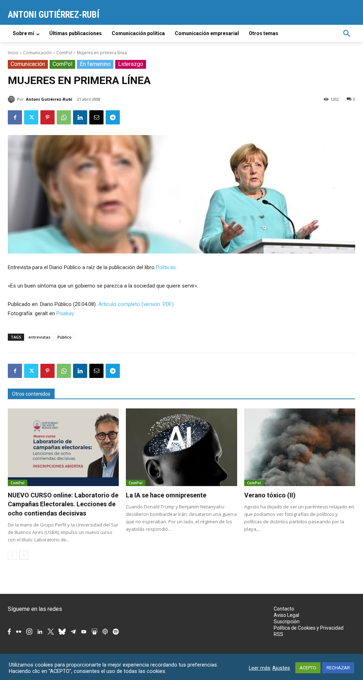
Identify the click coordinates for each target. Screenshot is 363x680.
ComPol (64, 53)
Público (64, 337)
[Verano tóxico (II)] (299, 447)
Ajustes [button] (281, 668)
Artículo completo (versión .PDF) (136, 304)
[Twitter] (31, 117)
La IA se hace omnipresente (166, 495)
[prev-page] (12, 555)
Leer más (259, 668)
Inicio (13, 53)
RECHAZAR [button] (338, 667)
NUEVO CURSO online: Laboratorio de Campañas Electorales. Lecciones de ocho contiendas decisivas (63, 504)
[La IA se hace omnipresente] (181, 447)
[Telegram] (113, 117)
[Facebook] (15, 117)
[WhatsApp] (64, 117)
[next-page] (23, 555)
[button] (346, 33)
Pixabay (65, 313)
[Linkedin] (80, 117)
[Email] (96, 117)
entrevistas (39, 337)
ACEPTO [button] (308, 667)
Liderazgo (130, 64)
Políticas (166, 267)
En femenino (95, 64)
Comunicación (37, 53)
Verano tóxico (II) (270, 495)
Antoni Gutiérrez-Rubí (49, 99)
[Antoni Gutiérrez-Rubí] (12, 99)
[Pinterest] (47, 117)
